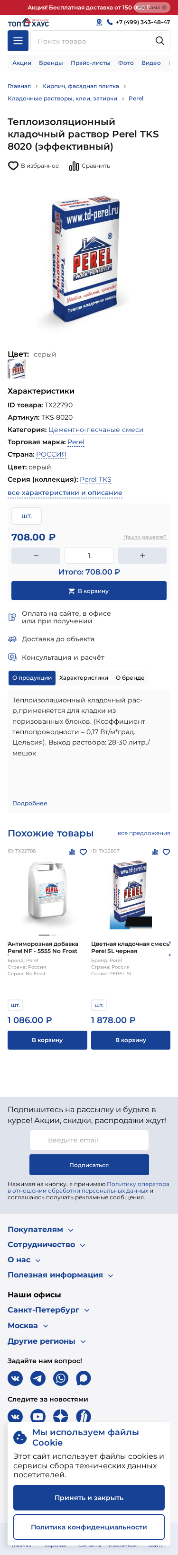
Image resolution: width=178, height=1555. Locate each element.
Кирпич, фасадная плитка (80, 86)
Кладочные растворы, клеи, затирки (62, 98)
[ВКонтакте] (15, 1378)
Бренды (51, 62)
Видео (151, 62)
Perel (136, 98)
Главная (19, 86)
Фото (126, 62)
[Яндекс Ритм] (83, 1416)
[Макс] (83, 1378)
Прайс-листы (91, 62)
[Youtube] (38, 1416)
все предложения (144, 832)
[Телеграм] (38, 1378)
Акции (21, 62)
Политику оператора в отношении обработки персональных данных (88, 1187)
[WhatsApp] (60, 1378)
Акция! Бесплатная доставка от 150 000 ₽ (89, 7)
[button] (44, 935)
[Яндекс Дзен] (60, 1416)
